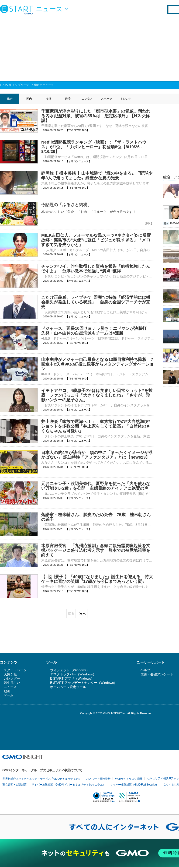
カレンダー (12, 678)
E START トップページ (14, 85)
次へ (82, 613)
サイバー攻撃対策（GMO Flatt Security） (134, 784)
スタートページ (15, 670)
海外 (48, 98)
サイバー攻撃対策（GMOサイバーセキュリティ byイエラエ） (68, 784)
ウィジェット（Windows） (70, 670)
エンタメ (87, 98)
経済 (68, 98)
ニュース (48, 85)
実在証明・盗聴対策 (14, 784)
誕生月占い (12, 682)
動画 (7, 691)
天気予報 (10, 674)
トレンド (125, 98)
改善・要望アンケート (157, 674)
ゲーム (9, 695)
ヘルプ (145, 670)
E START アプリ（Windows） (72, 678)
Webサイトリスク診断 (128, 778)
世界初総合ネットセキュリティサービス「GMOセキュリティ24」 (41, 778)
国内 (29, 98)
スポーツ (106, 98)
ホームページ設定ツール (68, 687)
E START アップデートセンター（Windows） (83, 682)
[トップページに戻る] (17, 9)
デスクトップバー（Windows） (73, 674)
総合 (37, 85)
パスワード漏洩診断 (98, 778)
